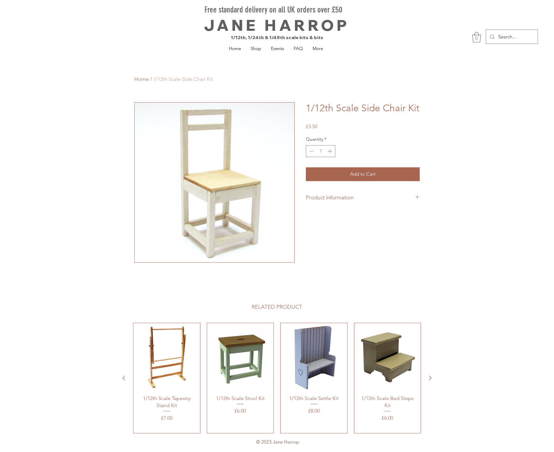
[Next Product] (430, 378)
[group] (277, 378)
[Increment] (330, 151)
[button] (476, 37)
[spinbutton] (320, 151)
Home (141, 79)
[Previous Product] (124, 378)
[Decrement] (311, 151)
